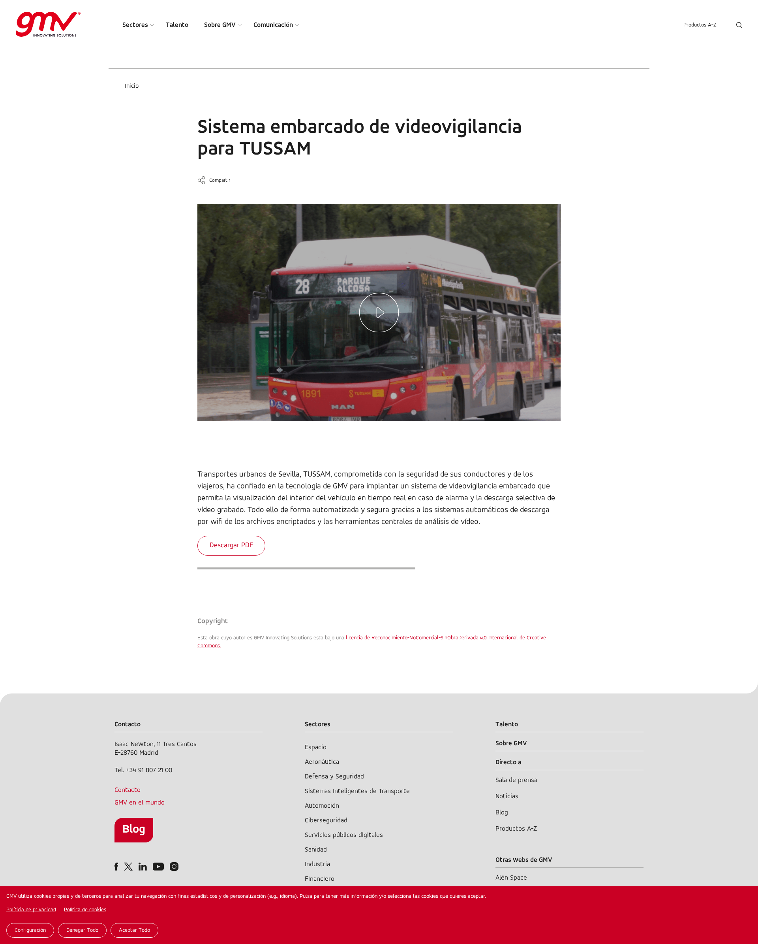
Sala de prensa (516, 780)
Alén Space (511, 877)
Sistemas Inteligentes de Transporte (357, 791)
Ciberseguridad (326, 820)
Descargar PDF (231, 545)
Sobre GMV (220, 25)
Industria (317, 864)
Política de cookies (85, 909)
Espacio (315, 747)
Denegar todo (82, 930)
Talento (177, 25)
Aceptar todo (134, 930)
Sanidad (316, 849)
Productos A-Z (700, 25)
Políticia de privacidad (31, 909)
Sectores (135, 25)
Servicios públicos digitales (344, 835)
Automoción (322, 806)
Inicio (132, 86)
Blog (133, 829)
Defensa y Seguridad (334, 776)
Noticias (506, 796)
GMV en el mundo (139, 802)
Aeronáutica (322, 762)
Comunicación (273, 25)
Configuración (30, 930)
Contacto (127, 790)
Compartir (219, 180)
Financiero (319, 879)
